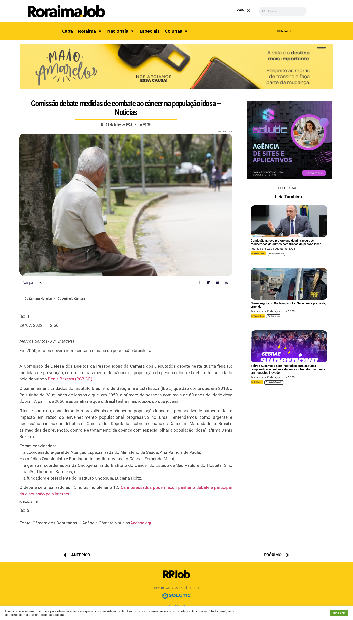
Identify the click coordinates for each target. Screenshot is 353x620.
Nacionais (117, 31)
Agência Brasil (259, 316)
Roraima (87, 31)
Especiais (150, 31)
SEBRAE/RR (258, 382)
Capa (67, 31)
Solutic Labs (191, 588)
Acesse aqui (141, 523)
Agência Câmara (259, 253)
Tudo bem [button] (339, 612)
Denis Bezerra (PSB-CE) (70, 379)
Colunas (173, 31)
